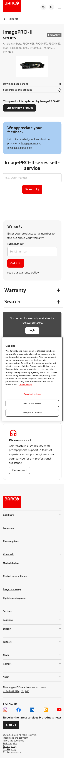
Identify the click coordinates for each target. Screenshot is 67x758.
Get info (15, 263)
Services (7, 611)
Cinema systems (11, 541)
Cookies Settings (32, 394)
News (6, 655)
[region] (32, 379)
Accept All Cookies (32, 413)
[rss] (46, 710)
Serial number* (15, 243)
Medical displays (11, 563)
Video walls (8, 554)
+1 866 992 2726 (16, 691)
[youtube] (59, 710)
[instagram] (5, 710)
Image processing (12, 589)
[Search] (51, 7)
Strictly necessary (32, 403)
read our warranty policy (23, 272)
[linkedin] (32, 710)
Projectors (8, 528)
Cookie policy (25, 385)
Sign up (11, 724)
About (6, 677)
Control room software (15, 576)
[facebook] (18, 710)
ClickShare (8, 515)
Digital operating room (14, 598)
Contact (7, 664)
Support (7, 629)
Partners (7, 642)
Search (29, 189)
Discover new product (19, 107)
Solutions (8, 620)
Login (32, 330)
